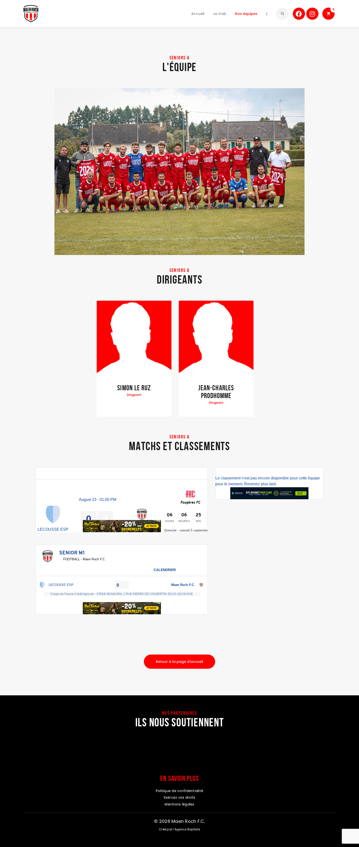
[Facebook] (299, 14)
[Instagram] (312, 14)
